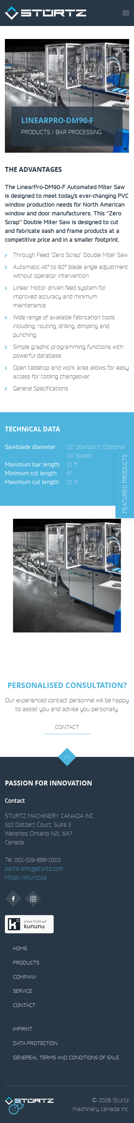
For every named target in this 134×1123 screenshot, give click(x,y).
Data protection (35, 1043)
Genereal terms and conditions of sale (66, 1057)
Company (25, 977)
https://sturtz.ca (26, 877)
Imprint (23, 1029)
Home (20, 948)
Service (22, 991)
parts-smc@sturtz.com (34, 868)
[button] (126, 13)
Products (26, 962)
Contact (67, 726)
